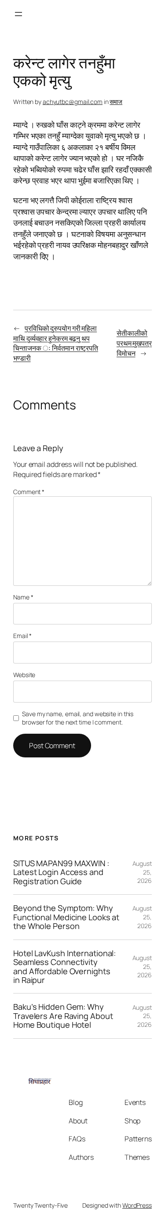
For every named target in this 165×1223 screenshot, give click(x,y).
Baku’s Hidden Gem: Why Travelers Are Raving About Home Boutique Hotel (63, 1015)
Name (23, 597)
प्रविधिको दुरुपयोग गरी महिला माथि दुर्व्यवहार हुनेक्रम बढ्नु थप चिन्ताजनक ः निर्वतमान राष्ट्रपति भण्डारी (55, 343)
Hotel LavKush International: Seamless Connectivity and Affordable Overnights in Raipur (64, 967)
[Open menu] (18, 14)
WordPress (137, 1205)
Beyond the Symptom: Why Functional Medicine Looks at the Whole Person (66, 917)
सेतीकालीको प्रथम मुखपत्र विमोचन (134, 343)
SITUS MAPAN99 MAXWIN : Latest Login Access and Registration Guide (61, 872)
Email (22, 635)
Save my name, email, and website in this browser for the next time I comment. (77, 718)
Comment (28, 492)
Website (24, 675)
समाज (116, 101)
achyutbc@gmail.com (73, 101)
